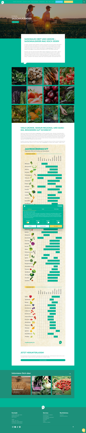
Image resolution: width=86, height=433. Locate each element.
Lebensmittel (38, 133)
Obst (44, 51)
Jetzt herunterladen (43, 360)
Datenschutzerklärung (63, 416)
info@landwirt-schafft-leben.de (17, 421)
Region (31, 49)
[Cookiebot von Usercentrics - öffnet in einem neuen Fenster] (58, 206)
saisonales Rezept (49, 48)
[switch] (38, 222)
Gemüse (48, 51)
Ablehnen (30, 226)
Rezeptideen (45, 142)
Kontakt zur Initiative (46, 422)
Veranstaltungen (46, 416)
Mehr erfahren (16, 392)
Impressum (62, 414)
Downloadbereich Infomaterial (48, 417)
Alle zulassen (56, 226)
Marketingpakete (46, 418)
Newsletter (45, 419)
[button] (70, 374)
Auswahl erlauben (43, 226)
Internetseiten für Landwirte (48, 414)
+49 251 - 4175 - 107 (15, 420)
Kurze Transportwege (27, 137)
